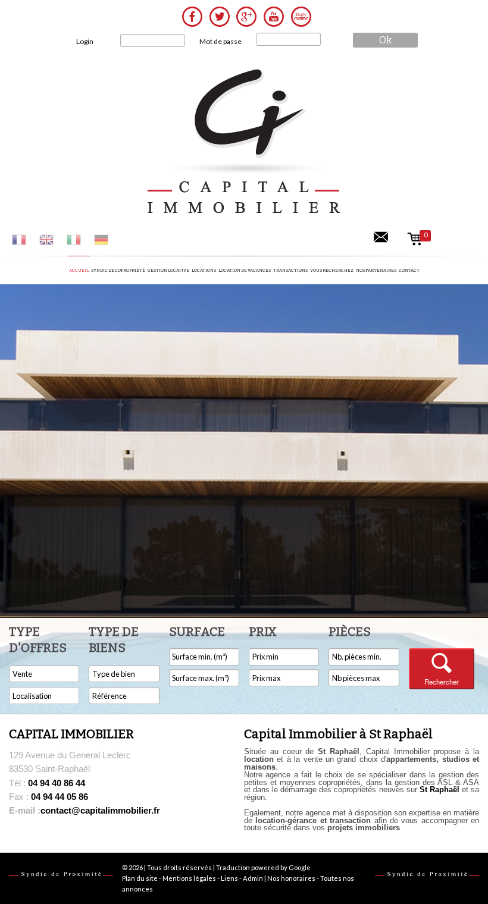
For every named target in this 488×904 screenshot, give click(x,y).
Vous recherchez (332, 270)
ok (385, 40)
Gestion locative (168, 270)
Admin (253, 878)
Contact (409, 270)
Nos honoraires (291, 878)
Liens (229, 878)
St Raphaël (439, 789)
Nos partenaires (376, 270)
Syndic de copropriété (118, 270)
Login (84, 41)
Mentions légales (189, 878)
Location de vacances (244, 270)
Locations (204, 270)
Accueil (79, 270)
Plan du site (140, 878)
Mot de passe (220, 41)
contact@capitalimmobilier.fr (84, 810)
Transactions (290, 270)
